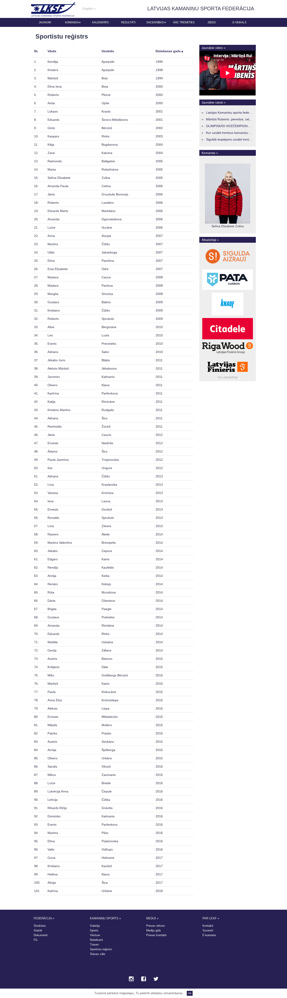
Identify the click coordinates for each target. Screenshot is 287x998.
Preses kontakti (156, 935)
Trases (94, 944)
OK (189, 993)
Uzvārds (108, 51)
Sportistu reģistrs (101, 949)
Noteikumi (96, 940)
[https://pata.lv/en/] (227, 290)
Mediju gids (153, 930)
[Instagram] (131, 979)
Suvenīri (207, 930)
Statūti (38, 930)
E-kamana (209, 935)
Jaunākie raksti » (214, 102)
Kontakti (207, 925)
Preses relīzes (155, 925)
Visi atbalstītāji (227, 377)
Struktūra (40, 925)
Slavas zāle (97, 954)
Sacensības (156, 22)
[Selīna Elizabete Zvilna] (227, 222)
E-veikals (239, 22)
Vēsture (95, 935)
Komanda (72, 22)
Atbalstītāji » (210, 240)
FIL (36, 940)
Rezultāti (128, 22)
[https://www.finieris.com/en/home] (227, 353)
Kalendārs (100, 22)
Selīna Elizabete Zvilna (227, 226)
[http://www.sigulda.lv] (227, 266)
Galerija (95, 925)
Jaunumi (45, 22)
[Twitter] (156, 979)
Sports (94, 930)
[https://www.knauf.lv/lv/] (227, 315)
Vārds (52, 51)
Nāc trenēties (184, 22)
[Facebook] (144, 979)
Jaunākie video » (214, 48)
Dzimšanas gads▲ (170, 51)
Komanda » (210, 153)
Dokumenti (41, 935)
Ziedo (212, 22)
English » (89, 8)
